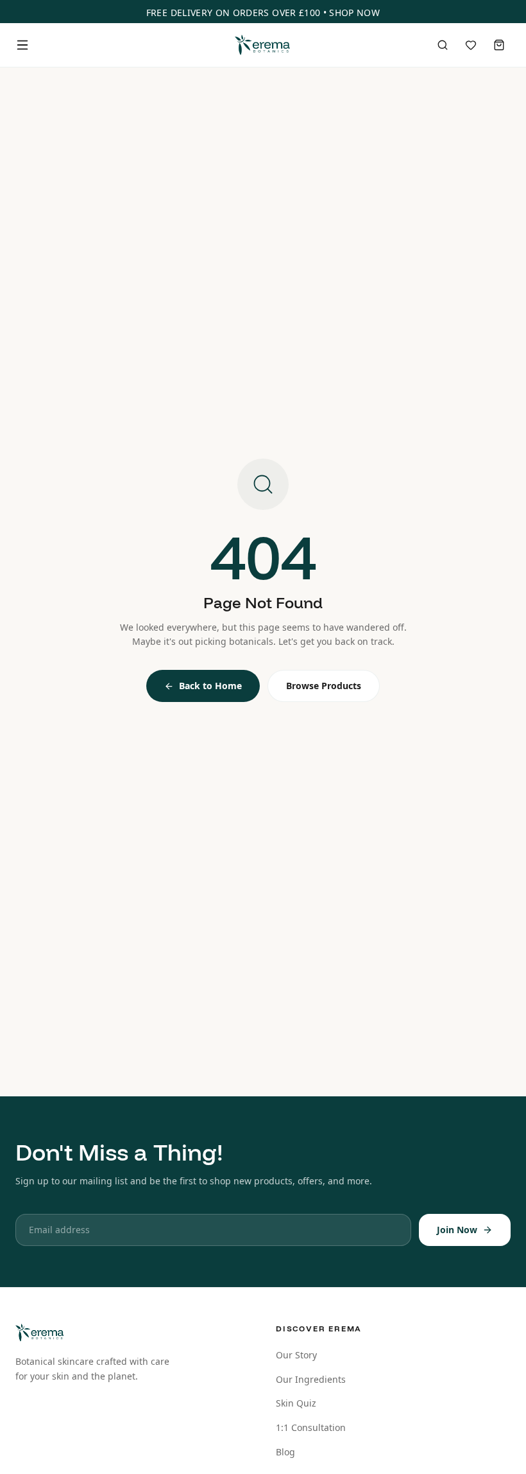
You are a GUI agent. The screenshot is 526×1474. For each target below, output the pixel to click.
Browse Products (323, 686)
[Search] (442, 45)
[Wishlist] (470, 45)
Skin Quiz (296, 1403)
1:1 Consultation (311, 1427)
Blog (285, 1452)
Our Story (296, 1355)
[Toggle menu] (22, 45)
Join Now (457, 1230)
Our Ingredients (311, 1379)
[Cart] (499, 45)
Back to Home (210, 686)
